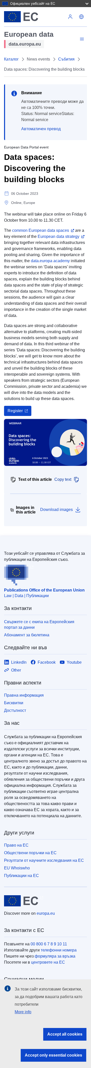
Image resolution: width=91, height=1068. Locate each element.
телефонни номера (59, 950)
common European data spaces (40, 230)
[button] (81, 16)
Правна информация (24, 695)
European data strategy (58, 236)
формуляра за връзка (55, 956)
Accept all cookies (64, 1034)
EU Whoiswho (17, 868)
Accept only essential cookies (53, 1055)
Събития (66, 59)
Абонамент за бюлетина (26, 635)
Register (15, 411)
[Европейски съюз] (34, 16)
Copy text (62, 479)
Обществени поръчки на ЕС (30, 853)
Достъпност (15, 710)
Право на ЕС (16, 845)
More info (23, 1012)
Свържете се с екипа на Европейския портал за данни (39, 625)
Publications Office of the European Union (44, 590)
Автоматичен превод (41, 129)
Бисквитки (13, 703)
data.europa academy (50, 261)
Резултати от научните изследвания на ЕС (44, 860)
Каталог (11, 59)
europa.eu (46, 913)
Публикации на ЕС (21, 875)
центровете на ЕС (48, 962)
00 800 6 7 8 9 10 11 (49, 944)
